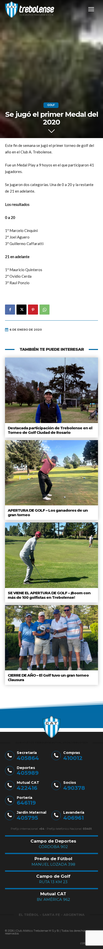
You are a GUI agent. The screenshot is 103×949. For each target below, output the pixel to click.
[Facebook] (10, 310)
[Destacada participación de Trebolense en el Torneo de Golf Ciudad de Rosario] (51, 390)
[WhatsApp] (45, 310)
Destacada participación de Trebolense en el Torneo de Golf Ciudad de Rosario (50, 430)
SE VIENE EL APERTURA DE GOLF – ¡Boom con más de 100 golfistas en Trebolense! (49, 595)
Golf (51, 105)
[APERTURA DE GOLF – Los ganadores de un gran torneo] (51, 472)
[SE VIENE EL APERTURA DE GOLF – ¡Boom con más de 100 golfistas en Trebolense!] (51, 555)
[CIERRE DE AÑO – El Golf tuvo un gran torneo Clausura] (51, 637)
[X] (21, 310)
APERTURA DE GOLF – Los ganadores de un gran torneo (48, 512)
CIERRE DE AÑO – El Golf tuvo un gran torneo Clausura (48, 677)
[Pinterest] (33, 310)
